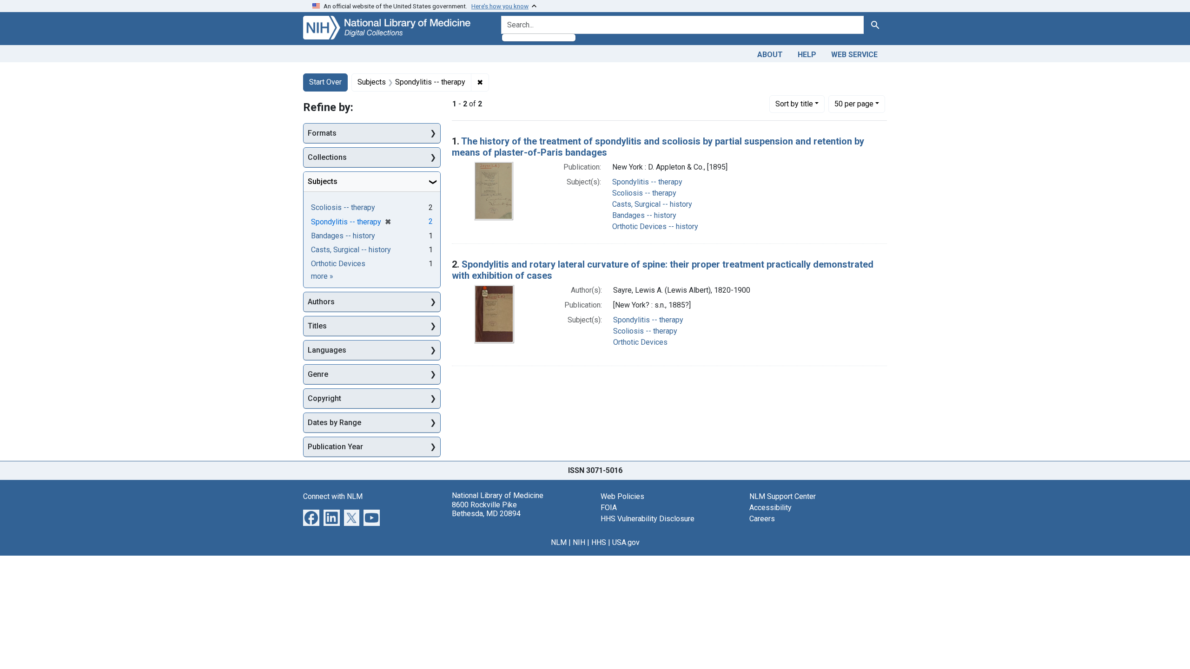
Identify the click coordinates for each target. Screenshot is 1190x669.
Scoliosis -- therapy (644, 193)
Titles (317, 325)
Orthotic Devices (640, 342)
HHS (598, 542)
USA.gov (626, 542)
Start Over (325, 82)
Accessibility (770, 507)
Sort (794, 103)
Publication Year (335, 446)
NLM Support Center (782, 496)
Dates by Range (334, 422)
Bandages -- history (644, 215)
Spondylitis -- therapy (647, 181)
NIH (579, 542)
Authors (321, 301)
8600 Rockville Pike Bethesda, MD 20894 (486, 509)
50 (853, 103)
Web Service (854, 54)
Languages (327, 350)
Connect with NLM (333, 496)
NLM (559, 542)
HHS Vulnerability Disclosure (647, 518)
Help (807, 54)
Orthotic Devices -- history (655, 226)
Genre (318, 374)
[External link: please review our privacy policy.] (311, 517)
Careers (762, 518)
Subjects (322, 181)
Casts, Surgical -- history (652, 204)
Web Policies (622, 496)
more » (322, 276)
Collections (327, 157)
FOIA (609, 507)
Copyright (324, 398)
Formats (322, 133)
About (770, 54)
